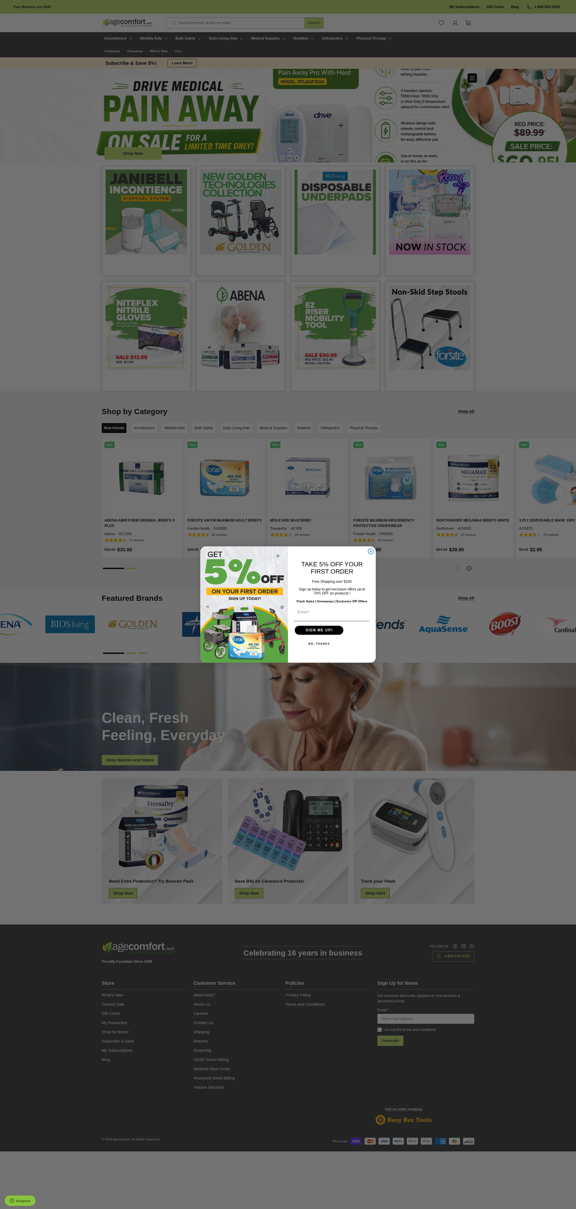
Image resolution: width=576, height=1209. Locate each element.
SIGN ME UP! (319, 630)
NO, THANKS (319, 643)
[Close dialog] (371, 551)
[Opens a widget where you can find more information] (20, 1201)
